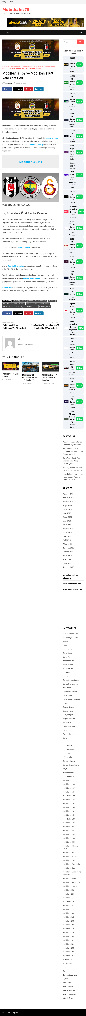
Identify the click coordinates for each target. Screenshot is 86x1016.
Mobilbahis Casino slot (71, 864)
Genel (65, 738)
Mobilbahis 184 (69, 822)
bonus (24, 301)
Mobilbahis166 (68, 921)
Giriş (64, 742)
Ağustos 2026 (68, 494)
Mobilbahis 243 (69, 834)
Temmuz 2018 (68, 567)
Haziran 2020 (68, 528)
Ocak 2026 (67, 521)
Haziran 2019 (68, 551)
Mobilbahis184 (68, 944)
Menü (8, 33)
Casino (30, 301)
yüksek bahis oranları (32, 278)
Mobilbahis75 (15, 9)
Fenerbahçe (53, 301)
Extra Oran (67, 722)
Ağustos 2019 (68, 544)
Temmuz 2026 (68, 497)
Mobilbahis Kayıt (69, 878)
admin (10, 83)
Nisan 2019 (67, 555)
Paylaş (8, 89)
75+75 (65, 641)
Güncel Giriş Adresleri (71, 765)
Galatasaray (7, 304)
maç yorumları (68, 776)
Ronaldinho (67, 963)
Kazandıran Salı (69, 772)
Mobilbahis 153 (69, 803)
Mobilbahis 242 (69, 830)
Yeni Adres (67, 982)
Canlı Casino (67, 695)
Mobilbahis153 (68, 909)
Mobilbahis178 (68, 928)
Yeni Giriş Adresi (35, 69)
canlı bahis (67, 688)
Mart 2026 (67, 513)
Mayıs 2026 (67, 505)
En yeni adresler (14, 66)
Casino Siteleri (68, 711)
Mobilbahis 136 (69, 784)
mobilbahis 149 (69, 795)
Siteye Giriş (19, 307)
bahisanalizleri (68, 661)
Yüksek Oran (68, 998)
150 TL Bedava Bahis (71, 634)
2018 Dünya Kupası (70, 637)
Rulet (65, 967)
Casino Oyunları (69, 707)
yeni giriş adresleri (70, 994)
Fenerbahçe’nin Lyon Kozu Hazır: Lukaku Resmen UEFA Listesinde (73, 477)
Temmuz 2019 (68, 548)
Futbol (65, 730)
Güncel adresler (69, 761)
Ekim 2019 (67, 536)
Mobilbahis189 (68, 952)
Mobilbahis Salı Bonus (71, 882)
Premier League (69, 959)
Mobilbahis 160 (69, 807)
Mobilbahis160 (68, 913)
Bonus (4, 66)
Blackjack (66, 672)
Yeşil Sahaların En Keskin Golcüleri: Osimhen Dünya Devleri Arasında (73, 451)
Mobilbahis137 (68, 894)
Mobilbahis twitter (70, 886)
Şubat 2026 (67, 517)
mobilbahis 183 (69, 819)
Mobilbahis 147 (69, 792)
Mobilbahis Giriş (69, 868)
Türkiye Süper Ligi (20, 69)
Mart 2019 (67, 559)
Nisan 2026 (67, 509)
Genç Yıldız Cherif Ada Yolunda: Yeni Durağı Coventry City (71, 461)
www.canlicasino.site (72, 583)
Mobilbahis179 (68, 932)
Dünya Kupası (68, 715)
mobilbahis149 (68, 901)
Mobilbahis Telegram (10, 1013)
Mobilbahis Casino (70, 860)
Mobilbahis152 (68, 905)
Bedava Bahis (68, 668)
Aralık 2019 (67, 532)
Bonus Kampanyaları (71, 684)
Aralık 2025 (67, 524)
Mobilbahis (67, 780)
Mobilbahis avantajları (71, 852)
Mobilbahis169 (7, 69)
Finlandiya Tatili (69, 726)
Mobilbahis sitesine (16, 266)
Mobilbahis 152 (69, 799)
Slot (64, 971)
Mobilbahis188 (68, 948)
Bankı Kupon (68, 664)
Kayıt (65, 768)
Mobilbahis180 (68, 936)
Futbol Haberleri (69, 734)
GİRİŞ (79, 64)
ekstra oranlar (52, 138)
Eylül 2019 (67, 540)
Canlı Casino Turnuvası (71, 699)
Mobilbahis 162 (69, 811)
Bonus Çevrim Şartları (71, 680)
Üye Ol (65, 979)
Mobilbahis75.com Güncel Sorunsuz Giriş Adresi (49, 377)
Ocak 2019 (67, 563)
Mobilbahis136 (68, 890)
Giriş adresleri (27, 66)
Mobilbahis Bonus (70, 856)
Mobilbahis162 (68, 917)
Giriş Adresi (67, 745)
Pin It (29, 89)
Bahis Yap (66, 657)
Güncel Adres (39, 66)
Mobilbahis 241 (69, 826)
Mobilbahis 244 (69, 838)
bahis (65, 645)
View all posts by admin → (27, 345)
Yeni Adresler (68, 986)
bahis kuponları (24, 247)
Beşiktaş (17, 301)
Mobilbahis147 (68, 898)
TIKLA (79, 82)
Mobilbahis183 (68, 940)
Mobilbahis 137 (69, 788)
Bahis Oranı (67, 649)
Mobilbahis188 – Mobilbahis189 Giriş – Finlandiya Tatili (30, 377)
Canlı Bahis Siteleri (70, 691)
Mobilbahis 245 (69, 842)
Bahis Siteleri (68, 653)
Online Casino (8, 307)
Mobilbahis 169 (50, 66)
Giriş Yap (66, 753)
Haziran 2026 (68, 501)
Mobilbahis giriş (36, 144)
